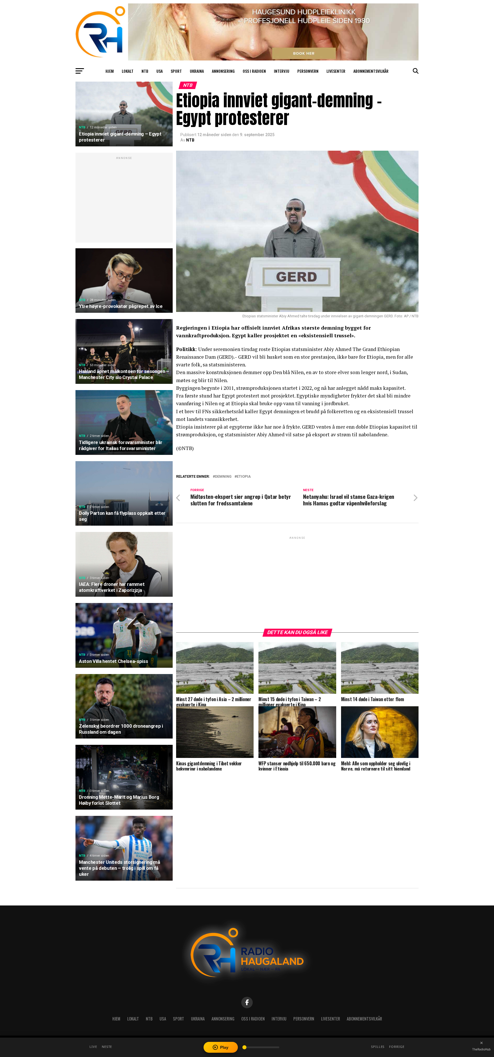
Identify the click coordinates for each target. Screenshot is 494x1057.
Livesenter (335, 71)
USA (159, 71)
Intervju (281, 71)
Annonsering (223, 71)
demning (223, 477)
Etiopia (244, 477)
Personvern (307, 71)
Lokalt (128, 71)
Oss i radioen (254, 71)
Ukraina (197, 71)
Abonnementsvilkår (371, 71)
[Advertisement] (124, 201)
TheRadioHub (481, 1049)
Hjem (109, 71)
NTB (145, 71)
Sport (176, 71)
